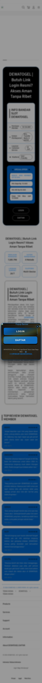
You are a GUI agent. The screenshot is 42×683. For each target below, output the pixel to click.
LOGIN (20, 331)
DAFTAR (20, 340)
